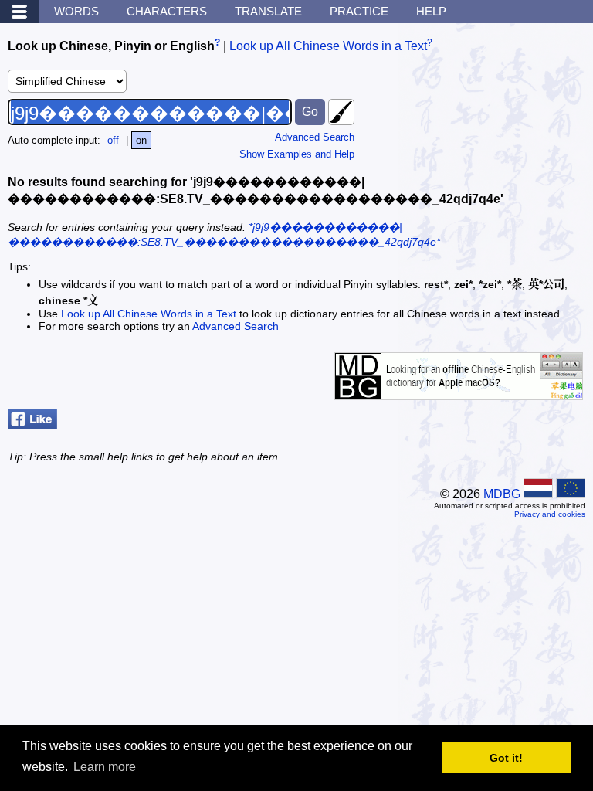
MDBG (501, 494)
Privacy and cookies (549, 514)
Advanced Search (314, 137)
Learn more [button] (104, 766)
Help (431, 11)
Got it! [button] (506, 758)
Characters (167, 11)
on (141, 140)
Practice (359, 11)
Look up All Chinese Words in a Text (328, 46)
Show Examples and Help (296, 154)
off (113, 140)
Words (76, 11)
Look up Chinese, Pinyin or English (111, 46)
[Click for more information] (458, 392)
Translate (268, 11)
